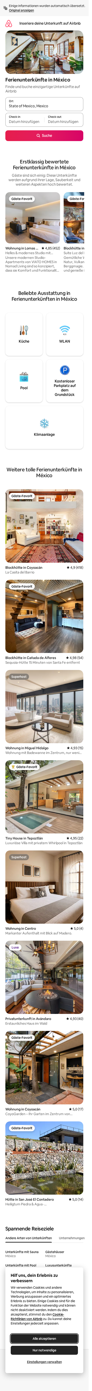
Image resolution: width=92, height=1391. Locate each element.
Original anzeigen (21, 10)
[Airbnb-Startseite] (8, 23)
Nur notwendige (44, 1350)
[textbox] (25, 122)
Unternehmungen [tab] (72, 1238)
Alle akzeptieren (44, 1339)
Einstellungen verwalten (44, 1362)
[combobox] (44, 106)
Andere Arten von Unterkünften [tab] (28, 1238)
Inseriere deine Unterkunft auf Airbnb (50, 23)
